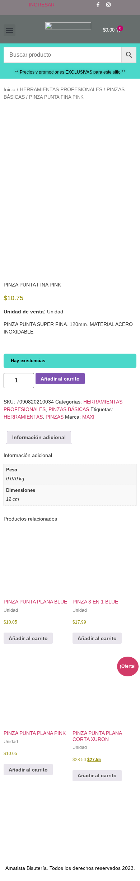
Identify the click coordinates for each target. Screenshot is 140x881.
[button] (9, 30)
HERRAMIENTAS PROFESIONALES (61, 89)
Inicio (9, 89)
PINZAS (55, 417)
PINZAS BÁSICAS (68, 409)
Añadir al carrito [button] (28, 638)
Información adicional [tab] (39, 437)
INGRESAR (42, 5)
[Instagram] (108, 4)
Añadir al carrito (60, 379)
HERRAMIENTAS (23, 417)
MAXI (88, 417)
